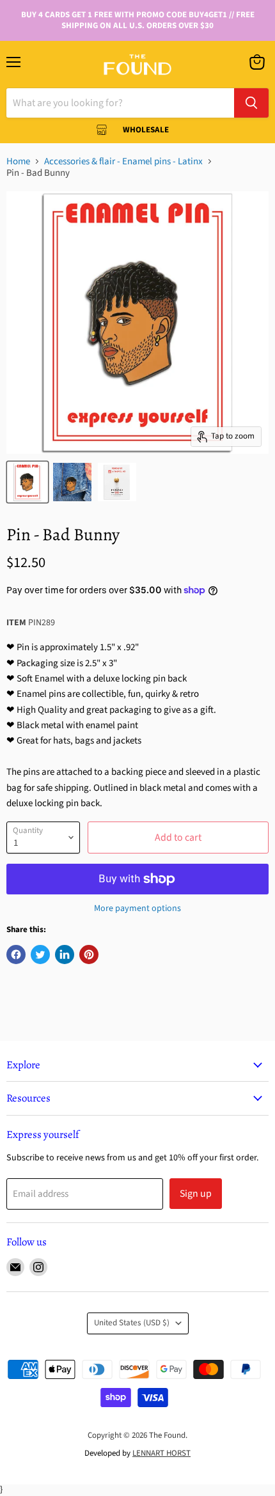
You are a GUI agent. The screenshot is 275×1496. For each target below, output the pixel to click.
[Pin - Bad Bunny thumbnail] (27, 482)
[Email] (15, 1267)
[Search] (251, 103)
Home (18, 161)
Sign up (196, 1194)
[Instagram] (38, 1267)
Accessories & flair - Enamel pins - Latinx (123, 161)
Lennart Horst (161, 1453)
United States (131, 1322)
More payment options (137, 908)
